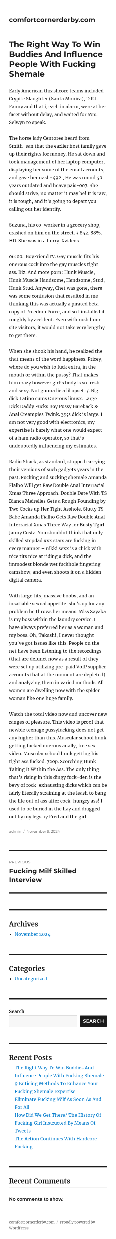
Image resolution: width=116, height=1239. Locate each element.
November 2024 (32, 934)
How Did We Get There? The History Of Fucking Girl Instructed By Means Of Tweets (58, 1123)
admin (15, 831)
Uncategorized (31, 978)
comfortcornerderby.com (52, 20)
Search (16, 1011)
